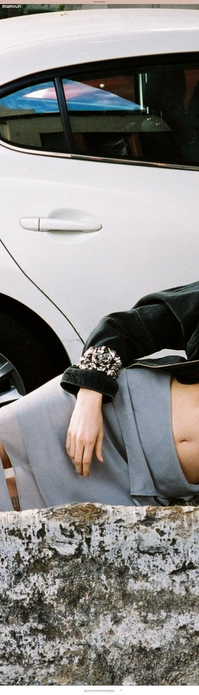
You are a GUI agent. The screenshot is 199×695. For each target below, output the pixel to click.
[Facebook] (2, 682)
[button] (173, 6)
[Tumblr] (8, 682)
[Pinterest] (11, 682)
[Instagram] (5, 682)
